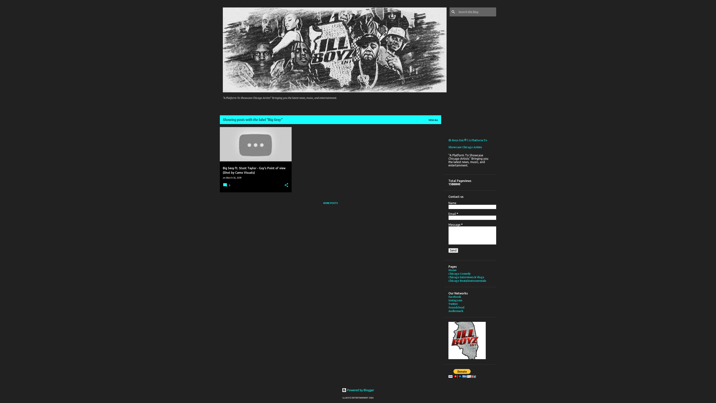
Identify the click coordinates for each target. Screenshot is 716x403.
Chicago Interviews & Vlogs (466, 277)
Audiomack (455, 311)
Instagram (455, 300)
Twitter (453, 304)
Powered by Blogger (360, 390)
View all (433, 120)
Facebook (454, 297)
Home (452, 270)
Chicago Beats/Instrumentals (467, 280)
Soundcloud (456, 307)
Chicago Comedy (459, 273)
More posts (330, 203)
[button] (286, 185)
